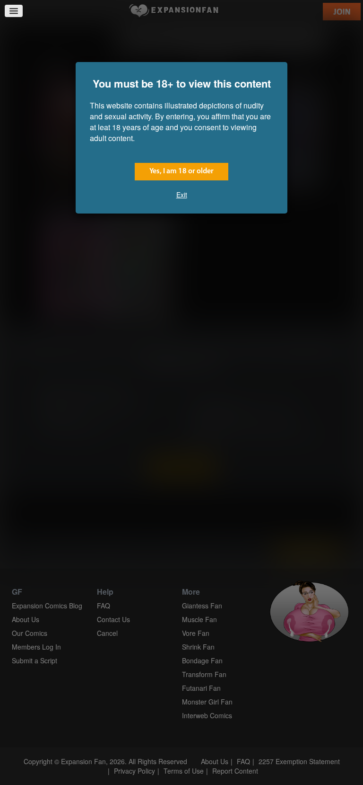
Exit (181, 194)
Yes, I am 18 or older (181, 171)
